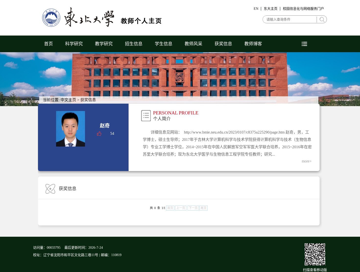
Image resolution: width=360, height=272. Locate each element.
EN (256, 9)
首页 (48, 43)
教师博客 (253, 43)
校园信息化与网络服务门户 (303, 9)
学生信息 (163, 43)
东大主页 (270, 9)
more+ (307, 161)
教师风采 (193, 43)
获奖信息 (223, 43)
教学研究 (104, 43)
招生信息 (134, 43)
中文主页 (68, 100)
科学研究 (74, 43)
